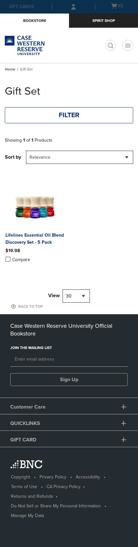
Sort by (13, 157)
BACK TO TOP (30, 306)
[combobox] (79, 157)
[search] (110, 45)
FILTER (69, 115)
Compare (21, 259)
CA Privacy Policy (64, 486)
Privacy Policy (52, 477)
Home (10, 69)
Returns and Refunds (32, 496)
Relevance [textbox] (40, 157)
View (54, 295)
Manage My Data (27, 515)
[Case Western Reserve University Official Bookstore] (34, 45)
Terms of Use (24, 486)
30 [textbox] (69, 296)
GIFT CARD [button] (23, 440)
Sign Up (69, 379)
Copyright (20, 477)
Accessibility (88, 477)
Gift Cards (21, 6)
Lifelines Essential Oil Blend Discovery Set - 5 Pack (34, 238)
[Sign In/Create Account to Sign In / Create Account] (73, 7)
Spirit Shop (103, 20)
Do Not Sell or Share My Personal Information (56, 506)
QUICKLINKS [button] (25, 423)
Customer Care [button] (28, 407)
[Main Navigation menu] (127, 45)
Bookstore (34, 20)
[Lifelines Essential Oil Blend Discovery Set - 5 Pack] (34, 207)
